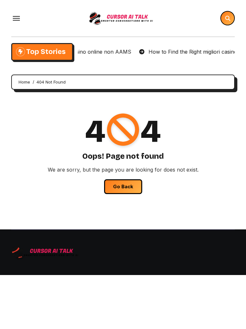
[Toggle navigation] (16, 18)
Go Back (123, 186)
